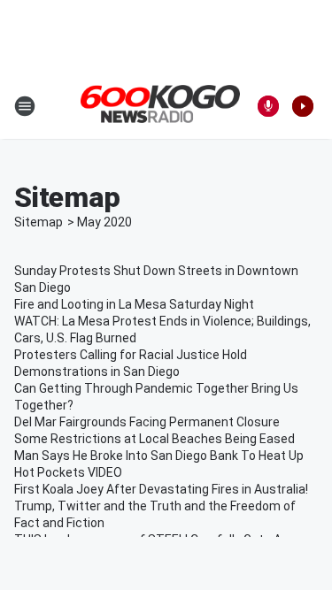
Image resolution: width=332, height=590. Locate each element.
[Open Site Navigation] (24, 106)
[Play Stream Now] (302, 106)
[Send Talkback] (268, 106)
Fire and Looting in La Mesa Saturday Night (134, 304)
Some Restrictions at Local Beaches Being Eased (154, 439)
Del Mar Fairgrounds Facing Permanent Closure (147, 422)
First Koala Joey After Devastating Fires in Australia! (161, 489)
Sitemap (38, 222)
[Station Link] (160, 105)
